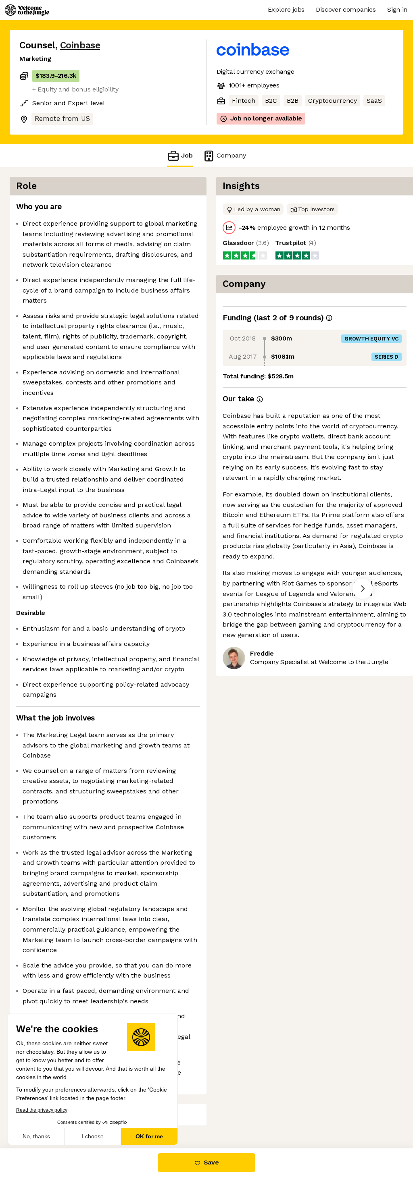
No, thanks (36, 1136)
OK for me (149, 1136)
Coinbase (80, 45)
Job (187, 155)
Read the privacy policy (41, 1110)
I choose (93, 1136)
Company (231, 155)
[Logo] (27, 10)
